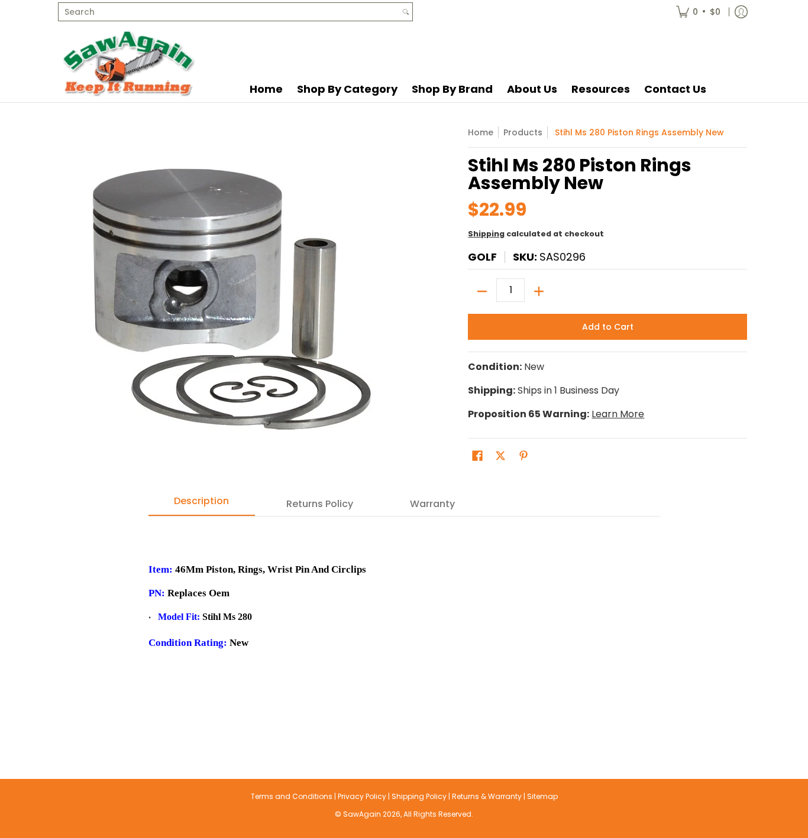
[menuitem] (698, 12)
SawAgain (362, 814)
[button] (477, 456)
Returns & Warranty (487, 796)
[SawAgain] (129, 63)
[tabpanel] (404, 624)
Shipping (486, 234)
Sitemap (542, 796)
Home (480, 132)
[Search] (405, 12)
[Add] (539, 291)
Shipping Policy (419, 796)
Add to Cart (608, 327)
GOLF (482, 256)
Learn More (618, 414)
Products (522, 132)
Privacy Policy (362, 796)
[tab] (201, 504)
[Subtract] (482, 291)
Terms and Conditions (291, 796)
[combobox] (229, 12)
